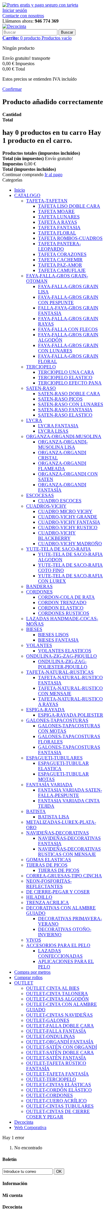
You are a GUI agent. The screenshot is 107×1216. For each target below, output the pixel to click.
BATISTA (36, 811)
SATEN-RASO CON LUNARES (70, 404)
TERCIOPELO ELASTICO (65, 377)
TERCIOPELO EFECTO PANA (70, 382)
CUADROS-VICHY (46, 506)
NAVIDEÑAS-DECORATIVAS (57, 832)
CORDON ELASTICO (61, 607)
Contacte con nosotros (23, 15)
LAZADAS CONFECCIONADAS (60, 953)
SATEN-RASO (41, 388)
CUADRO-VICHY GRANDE (67, 516)
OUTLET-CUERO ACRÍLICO (56, 1100)
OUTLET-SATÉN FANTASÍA (56, 1057)
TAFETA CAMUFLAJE (62, 270)
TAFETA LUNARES (59, 216)
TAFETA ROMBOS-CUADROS (70, 238)
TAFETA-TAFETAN (46, 200)
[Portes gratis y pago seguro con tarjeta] (40, 4)
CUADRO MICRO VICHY (65, 511)
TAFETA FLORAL (57, 232)
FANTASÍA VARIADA (49, 784)
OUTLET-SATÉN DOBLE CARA (60, 1052)
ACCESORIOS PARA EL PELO (58, 945)
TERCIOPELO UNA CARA (66, 372)
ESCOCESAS (40, 495)
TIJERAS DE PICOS (46, 865)
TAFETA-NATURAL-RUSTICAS (60, 672)
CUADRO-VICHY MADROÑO (70, 543)
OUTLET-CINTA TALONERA (57, 993)
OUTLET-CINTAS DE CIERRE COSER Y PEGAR (58, 1114)
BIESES (34, 629)
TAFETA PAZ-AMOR (60, 265)
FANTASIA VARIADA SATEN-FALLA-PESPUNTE (70, 792)
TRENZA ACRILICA (47, 902)
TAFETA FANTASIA (59, 227)
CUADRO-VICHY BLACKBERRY (57, 535)
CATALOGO (27, 195)
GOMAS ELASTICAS (48, 859)
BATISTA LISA (53, 816)
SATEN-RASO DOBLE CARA (69, 393)
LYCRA (34, 420)
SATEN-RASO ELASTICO (65, 415)
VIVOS (33, 940)
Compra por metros (32, 972)
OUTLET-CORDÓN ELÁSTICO (59, 1089)
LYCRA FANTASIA (58, 425)
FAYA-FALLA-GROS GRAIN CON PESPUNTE (68, 300)
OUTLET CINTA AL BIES (52, 988)
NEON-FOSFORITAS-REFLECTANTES (49, 884)
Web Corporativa (30, 1127)
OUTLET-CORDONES (49, 1095)
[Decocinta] (14, 26)
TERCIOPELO (41, 366)
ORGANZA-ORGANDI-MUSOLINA (63, 436)
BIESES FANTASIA (58, 640)
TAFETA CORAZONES (62, 254)
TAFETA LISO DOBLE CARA (69, 206)
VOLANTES (39, 645)
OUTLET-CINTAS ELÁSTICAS (58, 1084)
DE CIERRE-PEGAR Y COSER (58, 891)
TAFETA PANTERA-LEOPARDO (59, 246)
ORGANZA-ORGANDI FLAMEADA (62, 466)
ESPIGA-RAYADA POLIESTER (70, 715)
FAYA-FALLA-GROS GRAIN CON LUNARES (68, 348)
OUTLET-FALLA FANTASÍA (56, 1031)
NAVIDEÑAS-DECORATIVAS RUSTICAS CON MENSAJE (69, 851)
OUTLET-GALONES (47, 1020)
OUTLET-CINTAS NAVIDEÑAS (59, 1014)
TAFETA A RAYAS (57, 222)
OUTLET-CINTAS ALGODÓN (57, 998)
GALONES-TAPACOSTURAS (57, 720)
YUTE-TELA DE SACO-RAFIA (58, 548)
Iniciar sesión (14, 10)
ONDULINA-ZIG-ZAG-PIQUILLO (61, 656)
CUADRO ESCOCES (59, 500)
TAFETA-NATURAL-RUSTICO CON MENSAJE (70, 691)
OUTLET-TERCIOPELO (51, 1079)
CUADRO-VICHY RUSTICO (67, 527)
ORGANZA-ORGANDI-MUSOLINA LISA (63, 444)
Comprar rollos (28, 977)
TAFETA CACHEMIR (60, 259)
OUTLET (23, 982)
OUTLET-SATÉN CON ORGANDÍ (61, 1047)
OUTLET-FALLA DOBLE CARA (60, 1025)
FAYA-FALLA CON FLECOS (68, 329)
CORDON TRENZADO (62, 602)
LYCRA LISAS (53, 431)
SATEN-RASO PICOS (60, 398)
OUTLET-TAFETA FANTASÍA (57, 1073)
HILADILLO (39, 897)
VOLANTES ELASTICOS (64, 650)
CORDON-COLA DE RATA (66, 597)
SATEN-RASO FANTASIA (65, 409)
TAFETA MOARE (56, 211)
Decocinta (23, 1122)
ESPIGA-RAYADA (45, 709)
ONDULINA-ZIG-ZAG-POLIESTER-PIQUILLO (62, 664)
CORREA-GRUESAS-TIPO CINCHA (64, 875)
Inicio (19, 190)
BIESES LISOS (53, 634)
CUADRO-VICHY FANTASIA (69, 522)
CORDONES (39, 591)
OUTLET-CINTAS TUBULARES (60, 1106)
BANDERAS (39, 586)
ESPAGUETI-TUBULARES (54, 757)
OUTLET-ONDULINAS (50, 1036)
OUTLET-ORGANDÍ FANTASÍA (60, 1041)
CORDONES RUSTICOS (63, 613)
